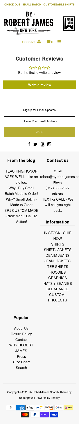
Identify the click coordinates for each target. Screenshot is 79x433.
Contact (21, 339)
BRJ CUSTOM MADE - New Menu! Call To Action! (21, 216)
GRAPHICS (57, 277)
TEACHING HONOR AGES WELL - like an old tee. (21, 177)
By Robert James (39, 392)
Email (58, 171)
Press (21, 356)
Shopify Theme (59, 392)
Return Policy (21, 333)
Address (57, 193)
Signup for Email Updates (39, 110)
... (57, 305)
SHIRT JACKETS (58, 249)
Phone (57, 182)
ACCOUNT (29, 42)
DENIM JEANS (58, 255)
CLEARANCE (58, 288)
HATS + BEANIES (57, 283)
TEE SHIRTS (57, 266)
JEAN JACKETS (58, 260)
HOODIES (58, 272)
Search (21, 367)
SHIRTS (57, 244)
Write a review (39, 84)
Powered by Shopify (48, 397)
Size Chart (21, 361)
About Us (21, 328)
